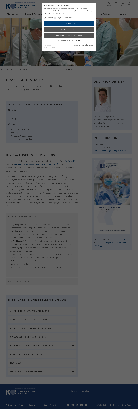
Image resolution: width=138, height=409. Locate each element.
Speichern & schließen (69, 29)
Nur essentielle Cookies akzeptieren (69, 35)
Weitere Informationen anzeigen (68, 40)
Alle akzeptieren (69, 23)
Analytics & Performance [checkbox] (64, 18)
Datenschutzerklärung (79, 45)
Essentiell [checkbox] (50, 18)
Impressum (90, 45)
